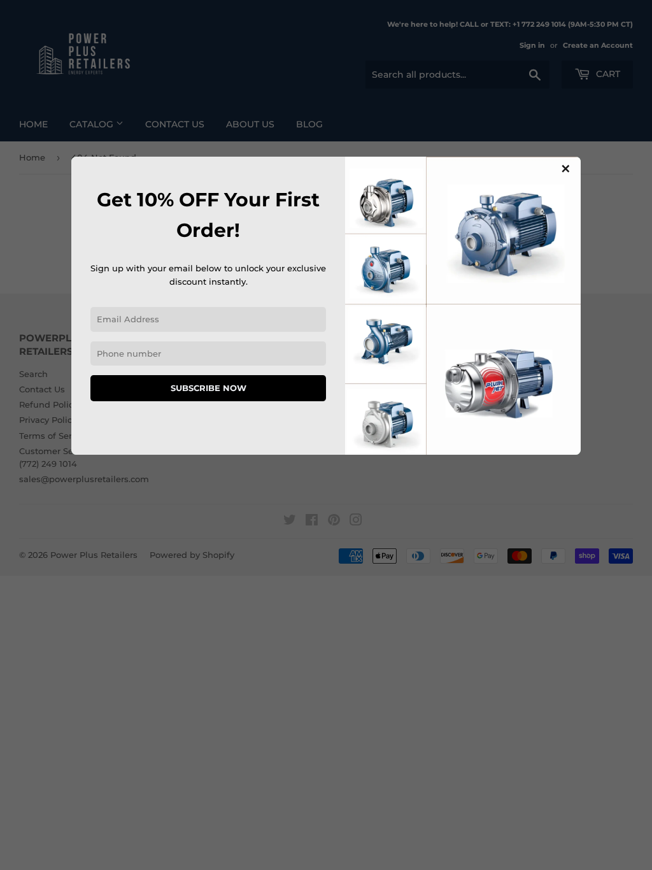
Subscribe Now (208, 388)
